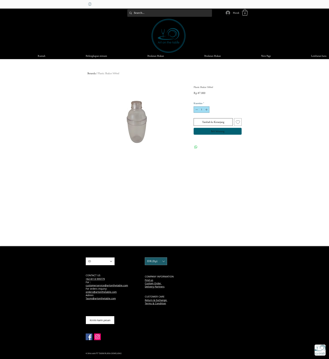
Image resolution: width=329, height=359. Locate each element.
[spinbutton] (201, 110)
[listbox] (156, 261)
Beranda (91, 73)
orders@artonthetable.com (101, 292)
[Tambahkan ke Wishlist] (238, 122)
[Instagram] (97, 336)
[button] (245, 12)
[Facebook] (89, 336)
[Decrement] (196, 110)
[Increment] (207, 110)
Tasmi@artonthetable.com (101, 298)
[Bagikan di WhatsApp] (196, 147)
